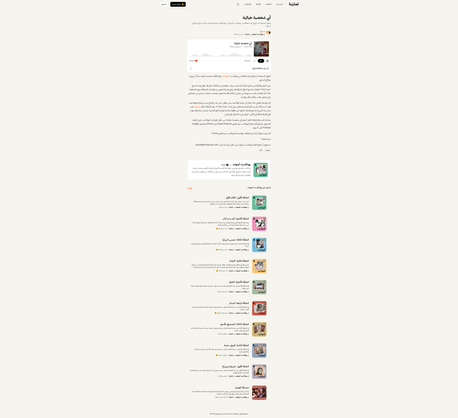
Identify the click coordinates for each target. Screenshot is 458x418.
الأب (260, 150)
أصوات (267, 150)
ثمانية (247, 34)
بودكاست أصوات (257, 34)
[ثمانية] (294, 4)
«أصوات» (226, 76)
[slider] (196, 61)
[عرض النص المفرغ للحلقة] (191, 68)
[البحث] (238, 4)
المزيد (189, 188)
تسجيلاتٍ (197, 106)
